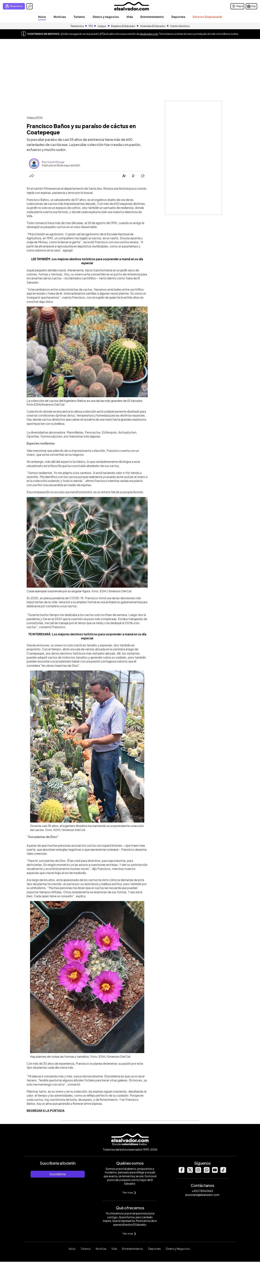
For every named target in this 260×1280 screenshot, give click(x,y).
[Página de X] (190, 1172)
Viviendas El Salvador (152, 26)
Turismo (79, 16)
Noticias (60, 16)
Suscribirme (57, 1174)
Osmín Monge (55, 162)
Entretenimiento (152, 16)
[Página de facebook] (181, 1172)
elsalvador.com (149, 33)
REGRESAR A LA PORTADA (46, 1110)
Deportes (178, 16)
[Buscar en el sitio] (29, 6)
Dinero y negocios (106, 16)
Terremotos (77, 26)
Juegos (101, 26)
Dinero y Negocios (178, 1248)
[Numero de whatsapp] (206, 1172)
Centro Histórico (180, 26)
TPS (91, 26)
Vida (129, 16)
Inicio (42, 16)
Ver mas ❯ (129, 1192)
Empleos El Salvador (123, 26)
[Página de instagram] (198, 1172)
